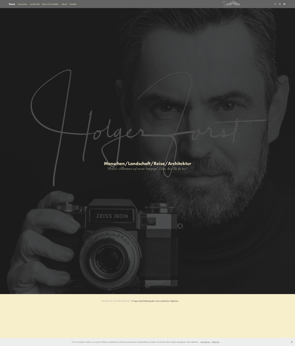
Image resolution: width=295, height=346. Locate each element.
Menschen (22, 4)
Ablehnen (215, 342)
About (64, 4)
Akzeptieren (205, 342)
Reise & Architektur (50, 4)
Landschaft (34, 4)
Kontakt (73, 4)
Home (12, 4)
